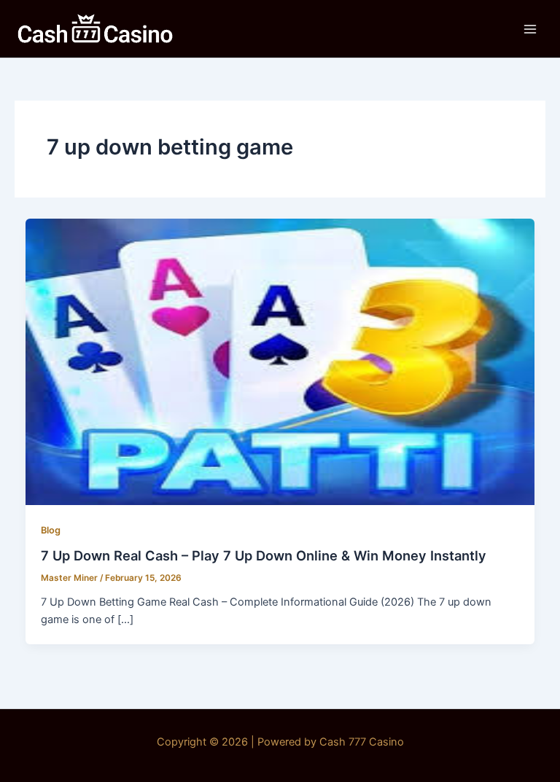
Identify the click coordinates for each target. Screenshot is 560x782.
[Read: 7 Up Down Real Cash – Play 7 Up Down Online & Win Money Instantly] (280, 360)
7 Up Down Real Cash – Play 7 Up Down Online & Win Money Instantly (263, 555)
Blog (51, 530)
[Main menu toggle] (530, 29)
